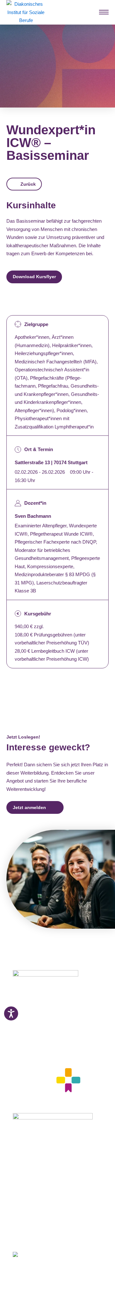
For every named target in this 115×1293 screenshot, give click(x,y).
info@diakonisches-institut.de (42, 1041)
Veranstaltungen (31, 1189)
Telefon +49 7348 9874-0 (38, 1034)
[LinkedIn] (38, 1235)
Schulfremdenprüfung (37, 1165)
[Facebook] (15, 1235)
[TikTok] (62, 1235)
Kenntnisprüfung (31, 1173)
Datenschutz (26, 1221)
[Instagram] (26, 1235)
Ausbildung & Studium (37, 1149)
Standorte (23, 1181)
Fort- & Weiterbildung (36, 1157)
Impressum (25, 1213)
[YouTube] (50, 1235)
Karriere (21, 1197)
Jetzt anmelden (29, 807)
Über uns (23, 1205)
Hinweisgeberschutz (35, 1228)
